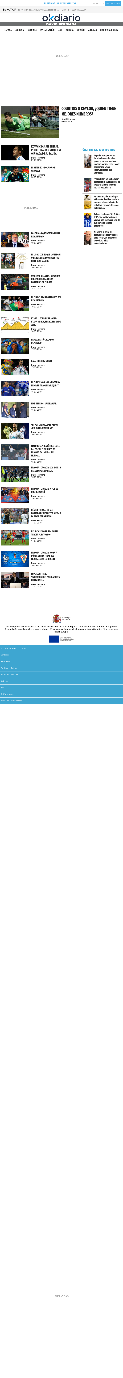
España (8, 30)
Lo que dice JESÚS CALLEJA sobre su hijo (80, 10)
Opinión (81, 30)
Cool (60, 30)
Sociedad (92, 30)
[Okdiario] (61, 18)
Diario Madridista (109, 30)
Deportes (32, 30)
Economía (20, 30)
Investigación (47, 30)
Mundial (70, 30)
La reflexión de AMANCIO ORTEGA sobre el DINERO (40, 10)
